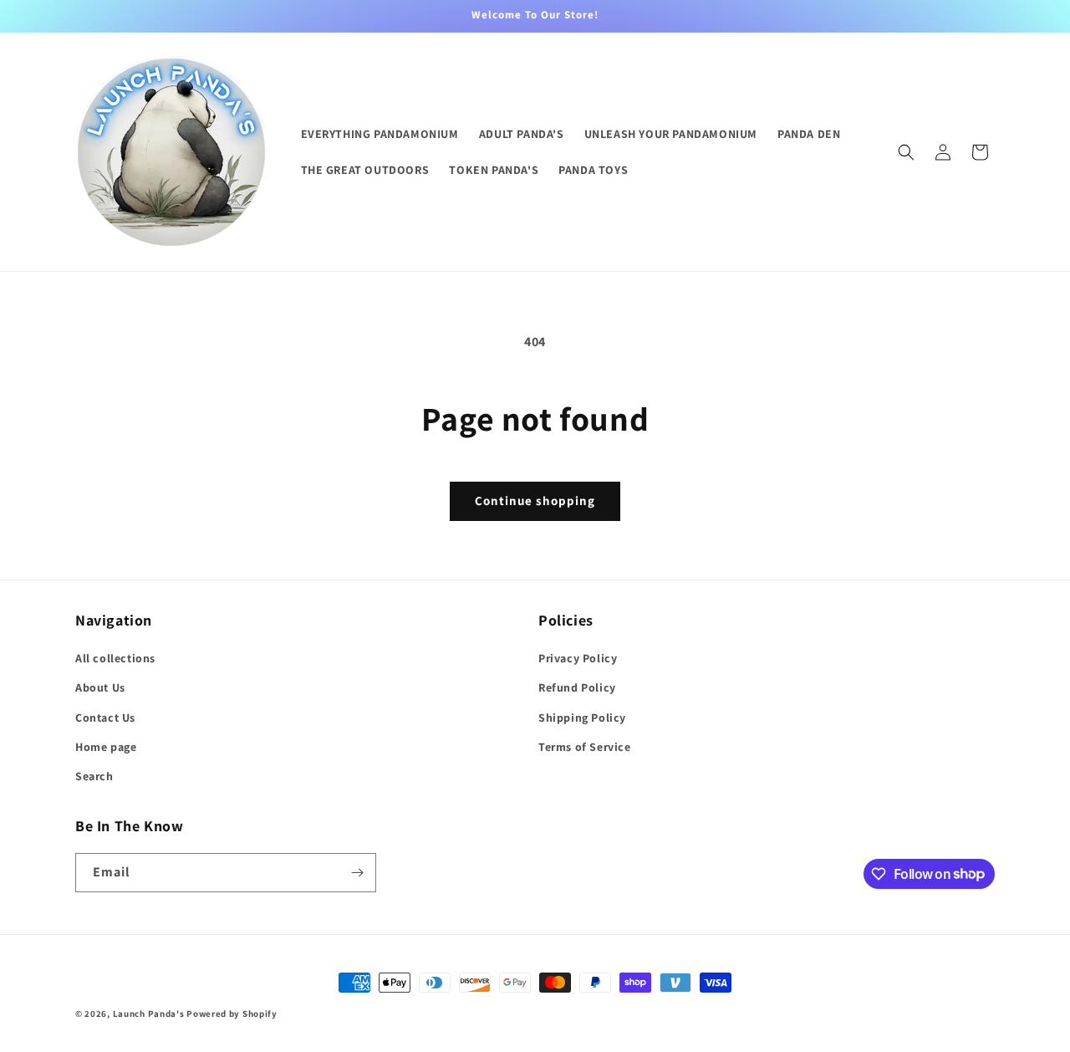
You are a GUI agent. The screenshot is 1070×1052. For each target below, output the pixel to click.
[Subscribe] (357, 872)
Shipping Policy (582, 717)
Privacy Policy (577, 658)
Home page (105, 746)
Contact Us (105, 717)
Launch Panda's (149, 1013)
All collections (115, 658)
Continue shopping (535, 500)
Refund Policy (577, 687)
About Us (100, 687)
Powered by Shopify (232, 1013)
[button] (906, 152)
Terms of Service (584, 746)
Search (94, 776)
